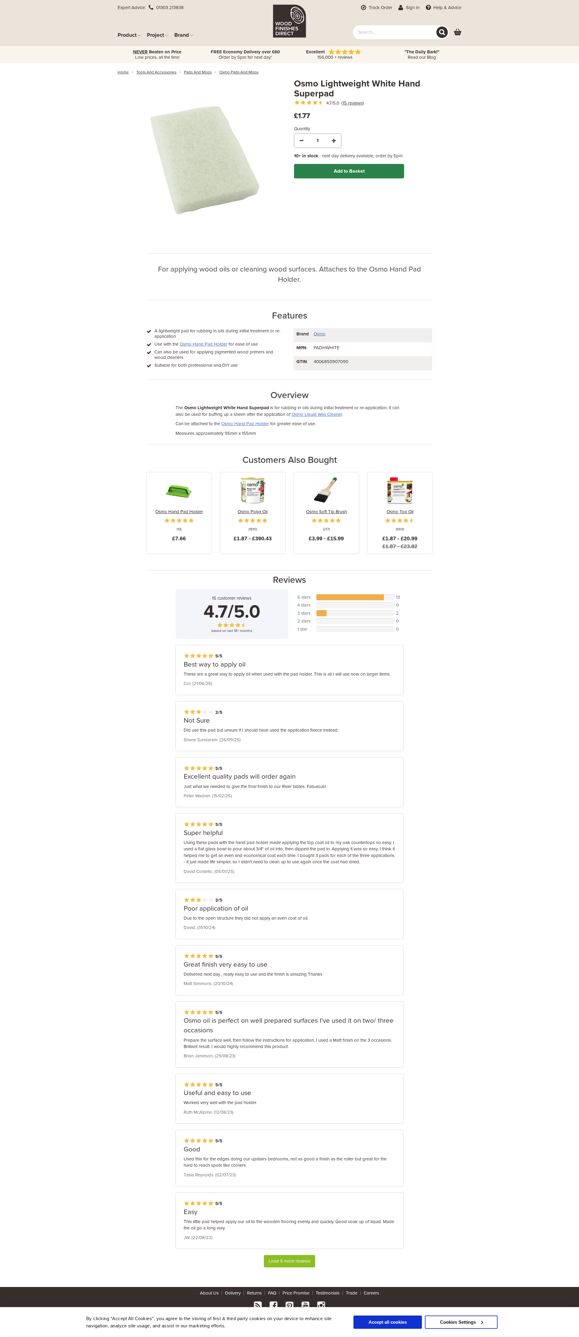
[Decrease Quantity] (301, 140)
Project (155, 35)
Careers (371, 1293)
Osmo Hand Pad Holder (203, 344)
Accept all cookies (388, 1321)
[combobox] (401, 32)
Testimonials (328, 1293)
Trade (351, 1293)
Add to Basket (349, 171)
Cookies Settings (458, 1321)
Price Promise (296, 1293)
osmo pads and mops (238, 72)
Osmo (319, 334)
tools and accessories (156, 72)
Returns (254, 1293)
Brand (181, 35)
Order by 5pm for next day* (245, 54)
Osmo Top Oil (400, 511)
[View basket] (457, 32)
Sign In (412, 7)
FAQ (272, 1293)
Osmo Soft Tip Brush (326, 511)
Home (123, 72)
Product (127, 35)
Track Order (380, 7)
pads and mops (198, 72)
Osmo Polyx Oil (252, 511)
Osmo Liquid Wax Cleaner (317, 414)
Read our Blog (421, 54)
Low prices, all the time (157, 54)
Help (446, 7)
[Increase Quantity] (334, 140)
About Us (209, 1293)
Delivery (233, 1293)
